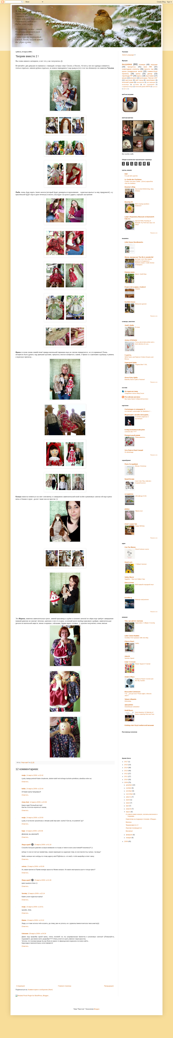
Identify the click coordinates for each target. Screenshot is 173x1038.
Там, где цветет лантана (134, 621)
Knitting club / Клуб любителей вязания (139, 725)
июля (128, 800)
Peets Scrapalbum (131, 464)
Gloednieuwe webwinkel (132, 706)
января (129, 838)
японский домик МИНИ (142, 86)
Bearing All (129, 202)
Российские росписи (132, 397)
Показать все (153, 233)
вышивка (127, 64)
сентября (129, 794)
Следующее (20, 986)
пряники (155, 86)
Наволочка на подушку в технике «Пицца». (141, 819)
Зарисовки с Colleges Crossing (145, 623)
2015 (126, 765)
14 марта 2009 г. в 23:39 (38, 802)
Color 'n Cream (130, 662)
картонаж (128, 80)
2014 (126, 768)
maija (24, 775)
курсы (139, 76)
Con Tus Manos (130, 547)
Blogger (96, 1009)
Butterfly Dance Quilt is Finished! (135, 379)
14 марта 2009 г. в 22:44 (34, 789)
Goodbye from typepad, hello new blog (136, 637)
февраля (129, 835)
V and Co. (128, 355)
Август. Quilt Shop (140, 274)
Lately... (137, 643)
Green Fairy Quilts (131, 377)
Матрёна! (129, 831)
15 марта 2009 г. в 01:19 (42, 845)
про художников (148, 84)
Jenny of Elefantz (131, 340)
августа (129, 797)
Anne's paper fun (131, 524)
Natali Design (129, 479)
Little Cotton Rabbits (132, 636)
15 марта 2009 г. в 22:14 (36, 893)
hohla (24, 789)
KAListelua (128, 701)
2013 (126, 771)
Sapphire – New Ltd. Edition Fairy (135, 579)
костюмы (136, 84)
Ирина (24, 920)
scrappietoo (129, 494)
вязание (133, 78)
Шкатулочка (129, 583)
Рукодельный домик (132, 435)
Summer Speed (129, 658)
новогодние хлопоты (130, 69)
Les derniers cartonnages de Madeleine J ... (138, 411)
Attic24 (127, 656)
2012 (126, 773)
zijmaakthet (129, 705)
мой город (139, 80)
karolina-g (128, 597)
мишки (124, 78)
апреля (129, 809)
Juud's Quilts (129, 325)
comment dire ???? (130, 431)
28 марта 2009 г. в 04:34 (37, 933)
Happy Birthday (140, 526)
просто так (148, 69)
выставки (150, 76)
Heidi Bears (129, 710)
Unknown (25, 933)
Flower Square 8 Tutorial (142, 664)
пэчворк (142, 64)
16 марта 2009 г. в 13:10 (35, 920)
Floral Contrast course (142, 549)
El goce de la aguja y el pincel (135, 287)
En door (137, 327)
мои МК (148, 67)
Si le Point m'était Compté (134, 450)
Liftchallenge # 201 (141, 496)
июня (128, 803)
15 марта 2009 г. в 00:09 (34, 831)
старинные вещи (127, 86)
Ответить (25, 782)
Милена (128, 822)
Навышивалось (140, 437)
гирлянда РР (127, 76)
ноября (129, 788)
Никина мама (129, 272)
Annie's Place (129, 677)
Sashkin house (130, 302)
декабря (129, 785)
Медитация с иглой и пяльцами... (137, 415)
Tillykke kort (139, 511)
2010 (126, 779)
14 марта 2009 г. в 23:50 (34, 817)
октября (129, 791)
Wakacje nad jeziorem (142, 599)
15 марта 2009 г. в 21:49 (42, 880)
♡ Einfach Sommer (141, 564)
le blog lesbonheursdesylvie (135, 430)
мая (127, 806)
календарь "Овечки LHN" (148, 78)
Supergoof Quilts (131, 363)
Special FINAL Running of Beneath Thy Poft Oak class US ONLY (145, 222)
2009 (126, 782)
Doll (126, 174)
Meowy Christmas (140, 466)
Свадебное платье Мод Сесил (134, 393)
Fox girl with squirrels (131, 176)
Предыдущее (109, 986)
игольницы (125, 84)
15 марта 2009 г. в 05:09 (35, 866)
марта (128, 812)
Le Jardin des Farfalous (133, 179)
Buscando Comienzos (132, 692)
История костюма (131, 391)
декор (149, 74)
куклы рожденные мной (132, 71)
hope (23, 831)
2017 (126, 762)
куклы (138, 74)
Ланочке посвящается (134, 828)
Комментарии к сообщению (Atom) (40, 990)
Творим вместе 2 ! (132, 825)
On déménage (129, 452)
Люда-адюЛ (26, 845)
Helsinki (137, 289)
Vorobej (24, 893)
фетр (125, 88)
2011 (126, 776)
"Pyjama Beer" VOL (141, 364)
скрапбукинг (150, 80)
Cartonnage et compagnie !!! (135, 409)
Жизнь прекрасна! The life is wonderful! (139, 257)
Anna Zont (25, 802)
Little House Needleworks (134, 242)
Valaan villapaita (130, 699)
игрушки (154, 64)
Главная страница (64, 986)
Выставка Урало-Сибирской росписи (136, 399)
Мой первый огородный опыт (144, 584)
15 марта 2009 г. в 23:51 (34, 907)
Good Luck (128, 562)
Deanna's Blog (130, 187)
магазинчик (140, 82)
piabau (127, 509)
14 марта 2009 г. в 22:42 (34, 775)
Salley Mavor (129, 577)
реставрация (151, 82)
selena (24, 866)
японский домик (128, 82)
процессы (132, 67)
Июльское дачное (141, 304)
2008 (126, 841)
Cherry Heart (129, 641)
